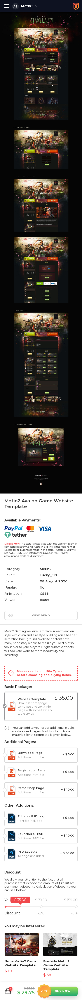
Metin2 (27, 6)
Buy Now (63, 991)
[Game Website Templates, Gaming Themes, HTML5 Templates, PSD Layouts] (76, 6)
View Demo (41, 615)
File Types (54, 671)
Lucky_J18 (48, 575)
